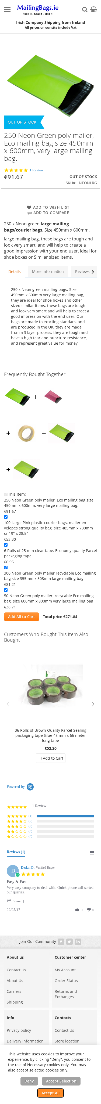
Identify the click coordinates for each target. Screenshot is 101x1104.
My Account (65, 969)
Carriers (14, 991)
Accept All (50, 1092)
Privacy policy (19, 1030)
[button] (93, 704)
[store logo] (38, 10)
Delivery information (25, 1041)
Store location (67, 1041)
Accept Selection (61, 1081)
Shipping (15, 1002)
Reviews (82, 271)
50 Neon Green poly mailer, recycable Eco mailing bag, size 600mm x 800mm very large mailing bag (49, 598)
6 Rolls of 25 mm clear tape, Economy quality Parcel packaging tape (50, 553)
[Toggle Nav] (7, 9)
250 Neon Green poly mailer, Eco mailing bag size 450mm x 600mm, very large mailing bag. (48, 502)
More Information (48, 271)
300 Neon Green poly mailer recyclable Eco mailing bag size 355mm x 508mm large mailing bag (50, 576)
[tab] (14, 271)
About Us (15, 980)
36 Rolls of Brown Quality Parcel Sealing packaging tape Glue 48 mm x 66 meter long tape (50, 735)
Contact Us (16, 969)
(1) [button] (30, 815)
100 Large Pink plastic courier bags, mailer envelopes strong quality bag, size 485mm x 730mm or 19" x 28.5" (48, 528)
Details (14, 271)
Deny (29, 1081)
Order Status (66, 980)
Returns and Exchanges (66, 994)
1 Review (36, 170)
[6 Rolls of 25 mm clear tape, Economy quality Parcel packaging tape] (26, 418)
